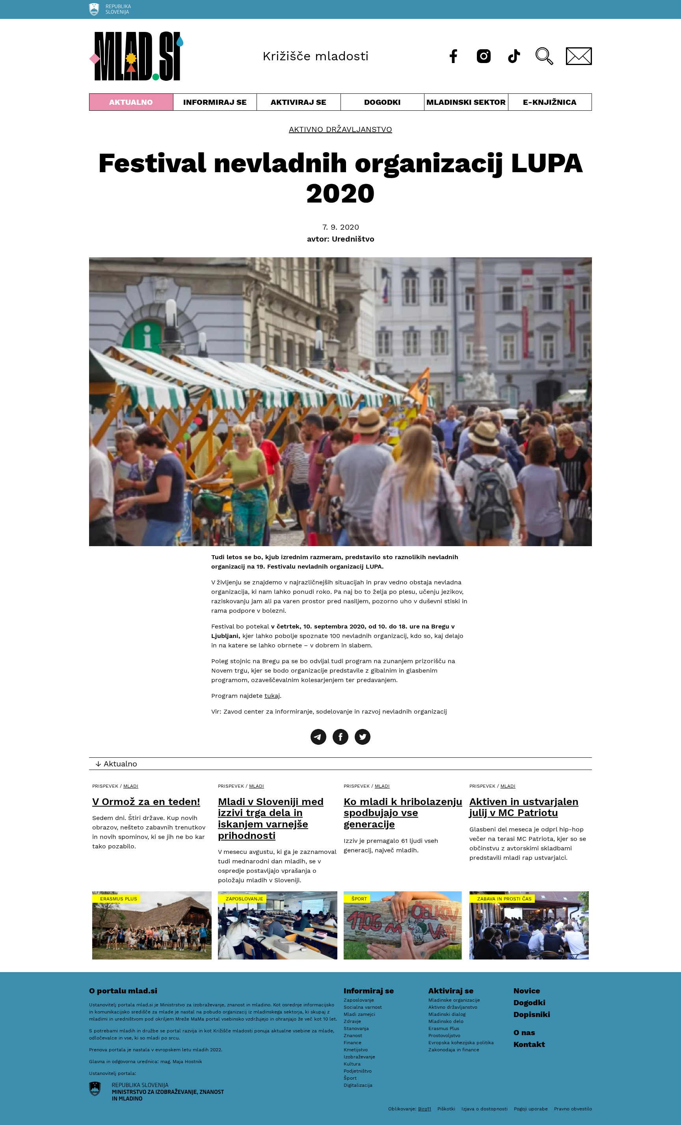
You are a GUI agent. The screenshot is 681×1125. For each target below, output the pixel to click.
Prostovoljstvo (444, 1035)
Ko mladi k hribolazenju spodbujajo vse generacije (403, 813)
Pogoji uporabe (531, 1109)
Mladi (130, 786)
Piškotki (446, 1109)
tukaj (272, 695)
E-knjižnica (550, 102)
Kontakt (529, 1044)
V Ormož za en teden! (146, 801)
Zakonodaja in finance (453, 1049)
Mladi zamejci (359, 1014)
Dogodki (382, 102)
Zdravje (352, 1021)
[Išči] (544, 56)
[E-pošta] (579, 56)
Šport (359, 899)
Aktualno (133, 103)
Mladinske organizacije (454, 1000)
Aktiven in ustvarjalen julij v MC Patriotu (524, 807)
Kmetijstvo (356, 1049)
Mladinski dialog (446, 1014)
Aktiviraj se (298, 103)
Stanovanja (356, 1028)
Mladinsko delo (445, 1021)
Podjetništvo (358, 1071)
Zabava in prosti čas (504, 899)
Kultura (352, 1064)
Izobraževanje (359, 1057)
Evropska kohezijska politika (461, 1042)
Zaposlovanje (244, 899)
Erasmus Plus (118, 899)
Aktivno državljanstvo (340, 129)
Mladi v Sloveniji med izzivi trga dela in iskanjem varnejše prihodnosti (271, 818)
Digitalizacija (358, 1085)
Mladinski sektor (466, 103)
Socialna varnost (363, 1007)
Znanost (353, 1035)
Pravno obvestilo (573, 1109)
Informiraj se (215, 103)
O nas (524, 1032)
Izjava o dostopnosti (484, 1109)
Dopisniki (532, 1014)
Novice (527, 990)
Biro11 (424, 1109)
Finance (352, 1042)
